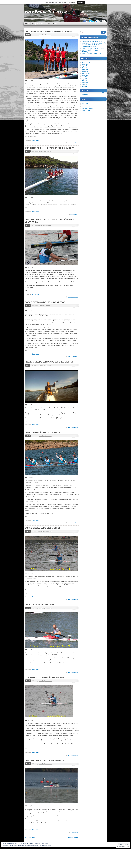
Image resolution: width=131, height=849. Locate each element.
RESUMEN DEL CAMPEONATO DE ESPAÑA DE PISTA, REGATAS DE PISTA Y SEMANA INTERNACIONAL (94, 44)
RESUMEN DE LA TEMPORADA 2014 (92, 41)
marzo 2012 (85, 82)
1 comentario (74, 832)
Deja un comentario (73, 143)
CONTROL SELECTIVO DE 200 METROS (44, 760)
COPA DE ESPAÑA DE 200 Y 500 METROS (45, 302)
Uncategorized (35, 140)
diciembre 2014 (86, 62)
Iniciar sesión (85, 105)
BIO (33, 23)
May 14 (28, 305)
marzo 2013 (85, 69)
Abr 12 (28, 531)
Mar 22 (28, 681)
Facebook (85, 22)
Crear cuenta (85, 103)
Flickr (97, 22)
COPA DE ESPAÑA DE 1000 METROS (43, 528)
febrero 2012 (85, 84)
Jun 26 (28, 35)
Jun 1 (27, 225)
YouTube (103, 22)
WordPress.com (86, 110)
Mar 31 (28, 608)
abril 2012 (84, 80)
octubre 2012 (85, 71)
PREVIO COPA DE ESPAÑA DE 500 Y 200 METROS (49, 362)
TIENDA (54, 23)
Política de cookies (46, 845)
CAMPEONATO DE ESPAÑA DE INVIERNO (45, 677)
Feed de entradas (86, 107)
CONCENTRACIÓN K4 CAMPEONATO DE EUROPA (49, 148)
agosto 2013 (85, 64)
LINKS (48, 23)
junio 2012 (84, 77)
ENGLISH (40, 23)
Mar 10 (28, 764)
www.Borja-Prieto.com (45, 35)
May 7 (27, 365)
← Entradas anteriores (31, 837)
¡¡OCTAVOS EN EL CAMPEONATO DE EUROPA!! (48, 31)
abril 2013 (84, 68)
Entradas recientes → (72, 837)
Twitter (91, 22)
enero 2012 (84, 86)
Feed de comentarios (87, 108)
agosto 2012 (85, 75)
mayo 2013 (84, 66)
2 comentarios (74, 214)
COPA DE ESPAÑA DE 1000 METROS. (43, 432)
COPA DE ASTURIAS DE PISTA (40, 604)
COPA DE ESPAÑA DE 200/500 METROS (93, 48)
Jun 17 (28, 151)
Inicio (27, 23)
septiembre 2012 (86, 73)
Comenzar (81, 2)
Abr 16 (28, 436)
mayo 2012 (84, 78)
